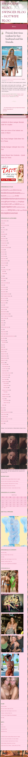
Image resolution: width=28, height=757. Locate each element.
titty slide (2, 407)
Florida (5, 391)
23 (17, 504)
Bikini (15, 190)
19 (2, 504)
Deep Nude (3, 251)
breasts (16, 193)
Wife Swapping (3, 421)
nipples (9, 207)
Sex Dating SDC (14, 461)
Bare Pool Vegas (4, 225)
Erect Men (3, 254)
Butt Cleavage (3, 240)
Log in (2, 724)
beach (19, 95)
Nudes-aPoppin (4, 318)
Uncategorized (3, 416)
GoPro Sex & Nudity (4, 282)
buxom (3, 196)
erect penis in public (10, 196)
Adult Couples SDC (14, 464)
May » (5, 507)
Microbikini (4, 342)
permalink (17, 96)
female (15, 199)
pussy (2, 210)
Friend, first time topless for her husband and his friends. (11, 79)
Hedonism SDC (14, 447)
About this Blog (3, 552)
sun (16, 210)
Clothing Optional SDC (14, 452)
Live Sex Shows (5, 368)
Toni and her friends (9, 80)
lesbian (16, 201)
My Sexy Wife (3, 300)
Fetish (2, 267)
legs (13, 201)
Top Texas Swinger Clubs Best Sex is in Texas (9, 483)
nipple (3, 207)
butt (23, 193)
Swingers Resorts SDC (14, 444)
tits (8, 96)
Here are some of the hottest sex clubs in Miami (9, 481)
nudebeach (19, 207)
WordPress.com (12, 755)
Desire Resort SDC (14, 443)
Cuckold (2, 249)
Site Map (2, 556)
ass (2, 190)
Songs (2, 344)
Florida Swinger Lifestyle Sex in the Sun (8, 485)
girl (6, 201)
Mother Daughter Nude (5, 293)
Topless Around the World (5, 412)
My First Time (3, 298)
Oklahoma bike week (5, 327)
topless (7, 213)
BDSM (3, 271)
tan (18, 210)
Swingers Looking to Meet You (6, 561)
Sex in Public (4, 379)
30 (17, 506)
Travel (3, 398)
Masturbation (3, 291)
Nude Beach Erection (5, 313)
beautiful (10, 190)
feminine (21, 199)
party (2, 329)
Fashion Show (6, 385)
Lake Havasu (3, 287)
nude (14, 207)
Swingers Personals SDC (14, 457)
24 (21, 504)
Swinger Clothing (5, 381)
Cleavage (5, 383)
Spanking (4, 273)
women (2, 423)
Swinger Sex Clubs (5, 390)
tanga (21, 210)
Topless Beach (11, 95)
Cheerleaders (3, 245)
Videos (3, 405)
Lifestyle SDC (14, 463)
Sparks (2, 347)
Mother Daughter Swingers (6, 296)
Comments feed (4, 729)
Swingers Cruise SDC (14, 448)
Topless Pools (6, 402)
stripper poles (3, 349)
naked (17, 204)
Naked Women (3, 311)
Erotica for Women (4, 260)
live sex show (3, 289)
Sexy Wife (3, 338)
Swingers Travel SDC (14, 441)
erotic (17, 196)
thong (7, 96)
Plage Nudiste (3, 331)
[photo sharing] (12, 76)
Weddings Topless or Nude (6, 418)
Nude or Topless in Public (5, 316)
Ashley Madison (4, 220)
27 (6, 506)
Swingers (2, 362)
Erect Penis (3, 256)
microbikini (3, 96)
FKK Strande (3, 278)
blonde (19, 190)
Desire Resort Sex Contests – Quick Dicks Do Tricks (10, 487)
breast (10, 193)
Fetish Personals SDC (14, 455)
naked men (22, 204)
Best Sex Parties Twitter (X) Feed (7, 554)
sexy (10, 210)
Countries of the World (5, 247)
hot (11, 201)
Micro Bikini (6, 387)
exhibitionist (6, 198)
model (13, 204)
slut (13, 210)
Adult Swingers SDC (14, 459)
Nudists (2, 322)
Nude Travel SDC (14, 451)
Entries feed (3, 726)
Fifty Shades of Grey (5, 269)
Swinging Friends (5, 396)
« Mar (2, 507)
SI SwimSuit (3, 340)
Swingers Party (5, 394)
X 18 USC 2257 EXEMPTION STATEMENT (9, 563)
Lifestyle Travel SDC (14, 445)
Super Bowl (3, 351)
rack (5, 210)
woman (14, 213)
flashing (2, 280)
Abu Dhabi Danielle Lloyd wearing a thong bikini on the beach (8, 109)
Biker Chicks (3, 229)
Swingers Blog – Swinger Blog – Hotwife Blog (14, 12)
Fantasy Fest (3, 265)
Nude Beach (4, 370)
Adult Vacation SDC (14, 440)
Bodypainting (3, 234)
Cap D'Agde (4, 364)
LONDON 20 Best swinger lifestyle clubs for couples (10, 479)
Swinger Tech (3, 360)
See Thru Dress (5, 377)
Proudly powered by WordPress (11, 753)
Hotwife (2, 285)
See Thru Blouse (5, 375)
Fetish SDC (14, 460)
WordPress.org (4, 731)
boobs (22, 95)
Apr (2, 33)
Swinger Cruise (4, 353)
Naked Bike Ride (4, 307)
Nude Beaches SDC (14, 453)
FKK (2, 276)
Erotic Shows (3, 258)
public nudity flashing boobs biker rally (8, 336)
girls (8, 201)
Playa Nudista (3, 333)
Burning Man (3, 238)
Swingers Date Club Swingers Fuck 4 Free (9, 559)
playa (23, 207)
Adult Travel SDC (14, 439)
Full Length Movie (5, 366)
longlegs (21, 201)
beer (2, 227)
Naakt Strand (3, 302)
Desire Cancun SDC (14, 449)
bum (21, 193)
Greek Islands (6, 400)
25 (25, 504)
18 (25, 502)
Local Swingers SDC (14, 456)
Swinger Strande (4, 358)
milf (10, 204)
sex (6, 210)
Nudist (2, 320)
